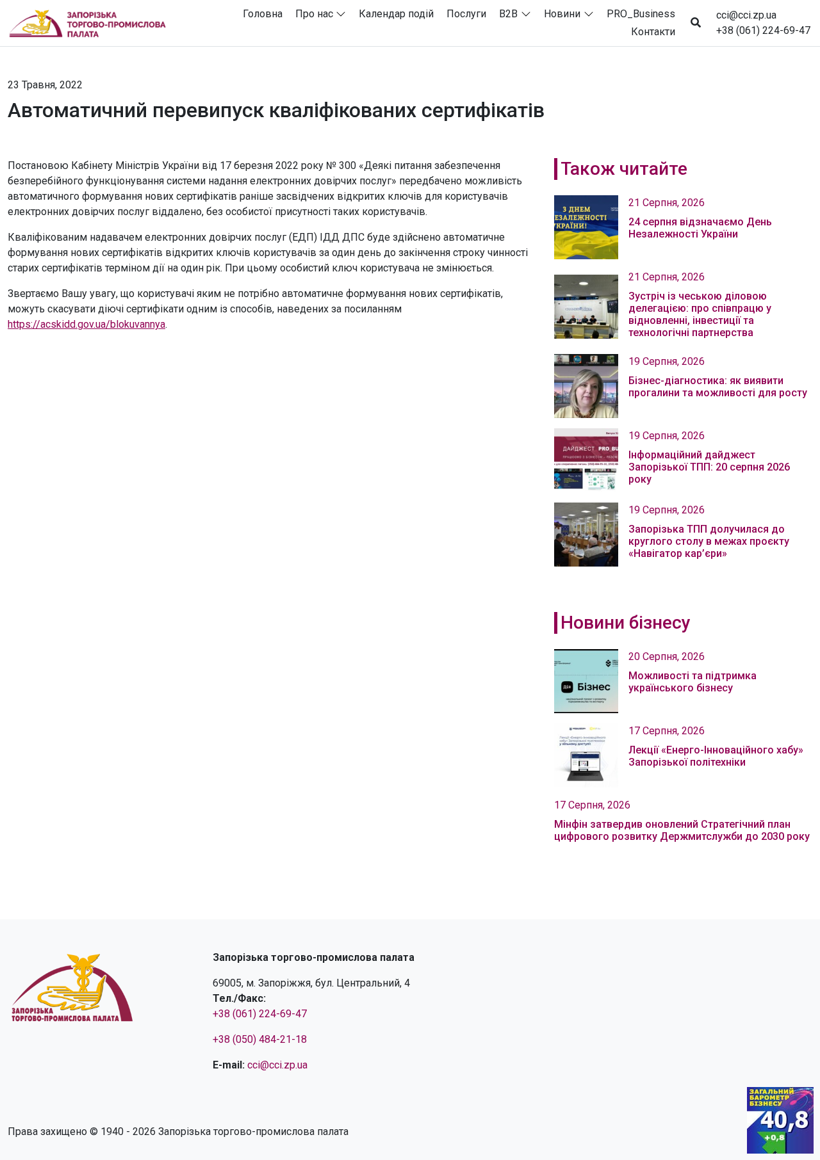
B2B (508, 14)
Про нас (314, 14)
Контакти (653, 32)
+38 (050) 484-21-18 (260, 1039)
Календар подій (396, 14)
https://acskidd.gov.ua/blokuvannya (86, 324)
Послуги (466, 14)
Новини (562, 14)
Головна (263, 14)
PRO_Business (641, 14)
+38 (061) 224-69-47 (763, 30)
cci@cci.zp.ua (746, 15)
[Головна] (93, 23)
